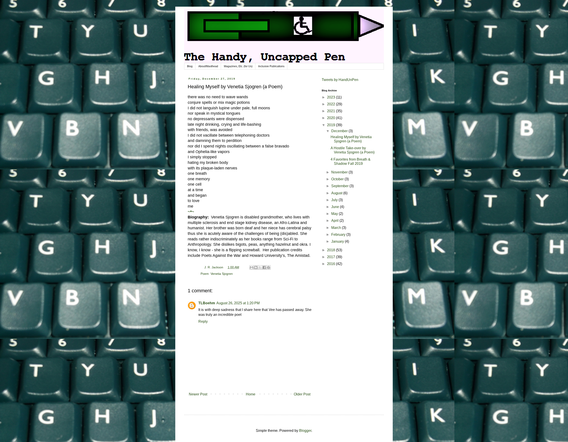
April (335, 220)
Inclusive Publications (271, 66)
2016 (331, 264)
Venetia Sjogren (222, 273)
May (335, 214)
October (338, 179)
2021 (331, 111)
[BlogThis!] (256, 267)
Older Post (302, 394)
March (336, 228)
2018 (331, 250)
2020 (331, 118)
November (340, 172)
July (335, 200)
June (335, 207)
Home (250, 394)
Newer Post (198, 394)
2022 (331, 104)
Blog (190, 66)
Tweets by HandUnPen (340, 80)
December (340, 131)
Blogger (305, 430)
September (340, 186)
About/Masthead (208, 66)
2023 (331, 97)
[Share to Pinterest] (268, 267)
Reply (203, 321)
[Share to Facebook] (264, 267)
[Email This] (251, 267)
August (337, 193)
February (338, 234)
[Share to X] (260, 267)
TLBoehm (206, 303)
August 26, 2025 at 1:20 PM (238, 303)
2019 (331, 125)
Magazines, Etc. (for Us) (238, 66)
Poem (205, 273)
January (338, 241)
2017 (331, 257)
